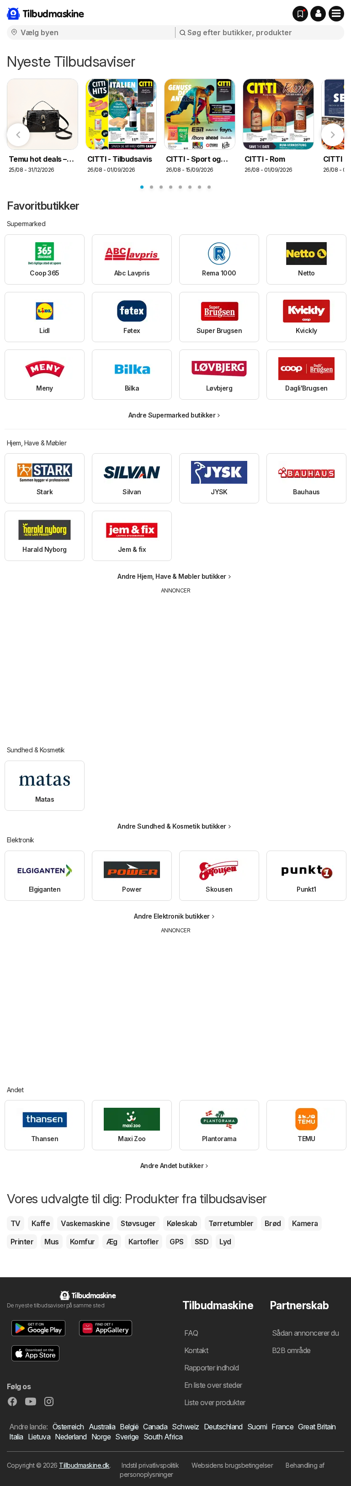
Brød (273, 1223)
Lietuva (39, 1436)
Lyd (225, 1241)
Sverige (126, 1436)
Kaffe (41, 1223)
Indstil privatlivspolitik (150, 1465)
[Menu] (336, 13)
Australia (102, 1426)
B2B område (291, 1350)
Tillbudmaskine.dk (84, 1465)
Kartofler (143, 1241)
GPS (176, 1241)
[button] (318, 13)
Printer (22, 1241)
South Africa (163, 1436)
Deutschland (223, 1426)
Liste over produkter (214, 1402)
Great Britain (316, 1426)
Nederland (70, 1436)
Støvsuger (138, 1223)
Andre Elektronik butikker (171, 916)
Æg (111, 1241)
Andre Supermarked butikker (172, 415)
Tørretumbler (231, 1223)
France (282, 1426)
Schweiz (185, 1426)
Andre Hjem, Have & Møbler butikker (171, 576)
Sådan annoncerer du (305, 1333)
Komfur (82, 1241)
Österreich (68, 1426)
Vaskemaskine (85, 1223)
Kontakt (196, 1350)
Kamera (305, 1223)
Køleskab (182, 1223)
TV (16, 1223)
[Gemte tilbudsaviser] (300, 13)
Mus (51, 1241)
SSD (201, 1241)
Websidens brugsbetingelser (232, 1465)
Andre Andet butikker (172, 1165)
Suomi (257, 1426)
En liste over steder (213, 1385)
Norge (101, 1436)
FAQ (191, 1333)
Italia (16, 1436)
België (129, 1426)
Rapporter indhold (211, 1367)
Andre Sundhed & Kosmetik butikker (171, 826)
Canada (155, 1426)
